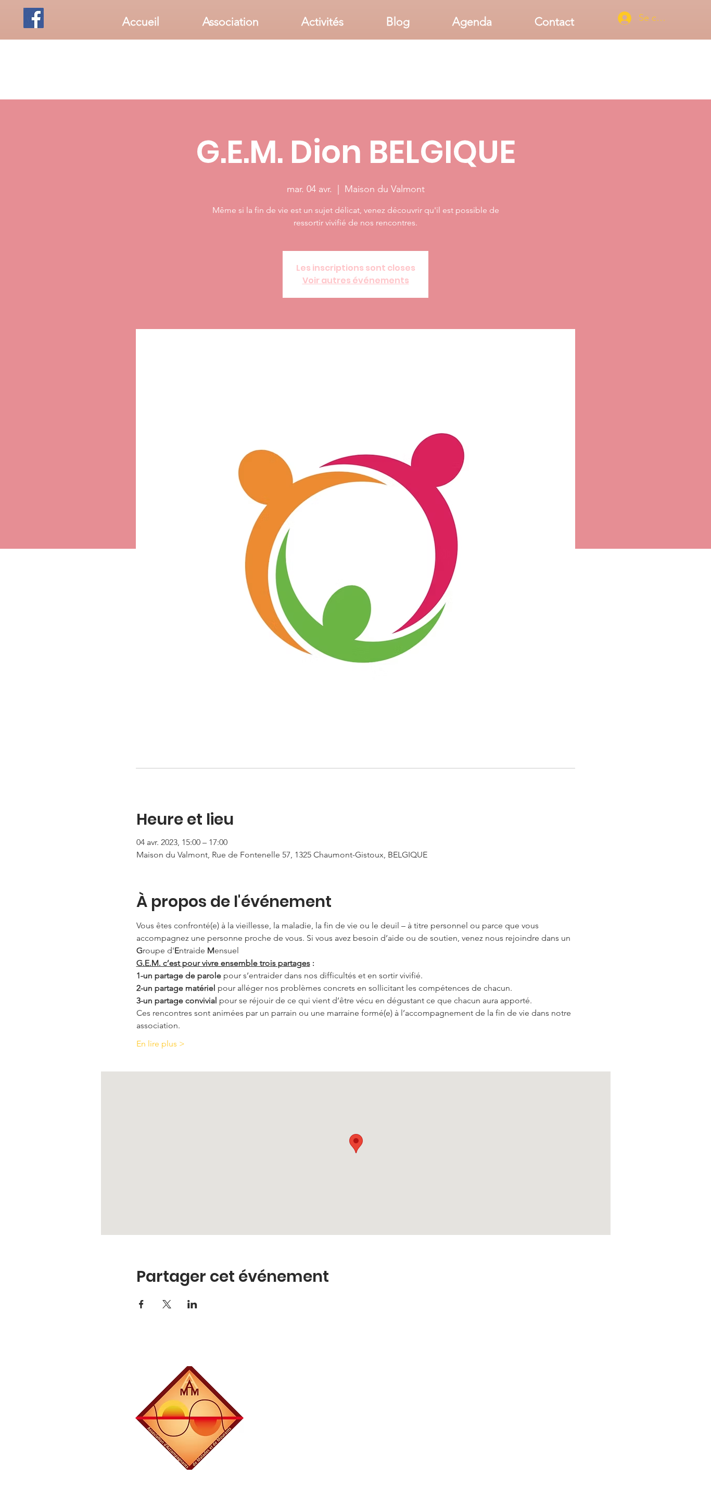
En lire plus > (160, 1044)
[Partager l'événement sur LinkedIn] (192, 1304)
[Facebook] (33, 18)
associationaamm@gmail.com (535, 1465)
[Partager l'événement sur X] (167, 1304)
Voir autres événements (355, 280)
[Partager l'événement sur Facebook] (141, 1304)
